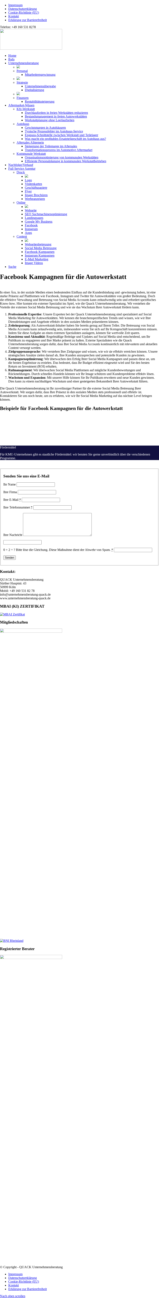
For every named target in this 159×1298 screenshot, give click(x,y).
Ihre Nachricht (12, 535)
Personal (22, 71)
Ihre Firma (10, 492)
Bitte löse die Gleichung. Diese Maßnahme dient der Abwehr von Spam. (64, 550)
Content (22, 236)
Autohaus (23, 124)
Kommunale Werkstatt (31, 153)
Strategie (22, 82)
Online (21, 202)
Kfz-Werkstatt (26, 109)
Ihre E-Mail (12, 499)
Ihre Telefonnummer (18, 507)
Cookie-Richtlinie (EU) (23, 12)
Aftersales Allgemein (30, 142)
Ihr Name (9, 484)
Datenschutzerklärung (22, 9)
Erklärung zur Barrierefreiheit (27, 20)
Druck (21, 172)
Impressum (15, 5)
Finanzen (23, 98)
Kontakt (13, 16)
